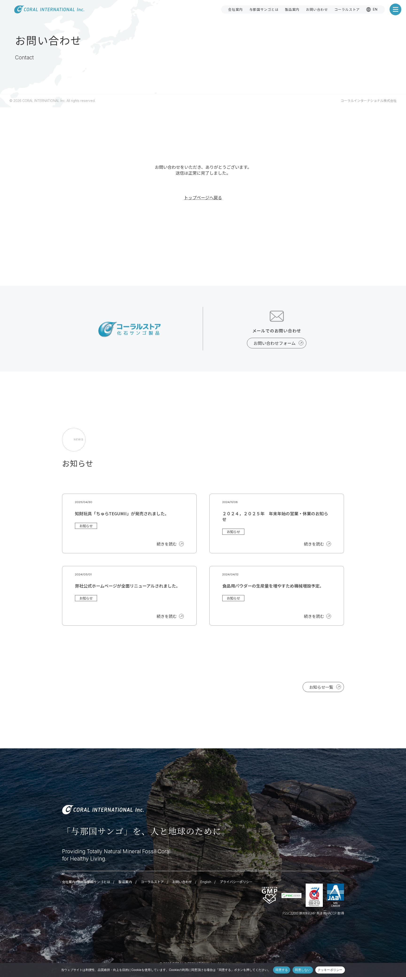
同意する (281, 970)
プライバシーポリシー (236, 881)
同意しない (302, 970)
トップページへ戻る (203, 197)
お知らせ (86, 525)
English (205, 882)
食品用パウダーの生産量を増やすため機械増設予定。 (273, 586)
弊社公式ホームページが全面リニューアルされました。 (127, 586)
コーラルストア (347, 9)
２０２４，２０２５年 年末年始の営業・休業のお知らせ (275, 516)
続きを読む (167, 544)
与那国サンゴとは (264, 9)
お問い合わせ (317, 9)
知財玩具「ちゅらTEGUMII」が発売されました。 (122, 513)
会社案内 (235, 9)
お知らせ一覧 (321, 687)
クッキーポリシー (330, 970)
